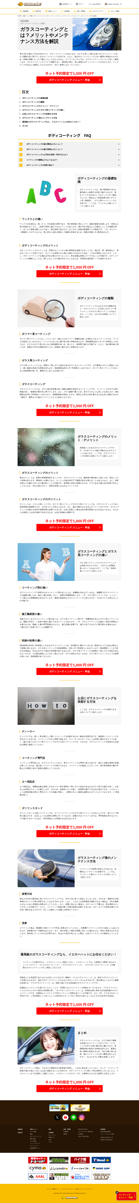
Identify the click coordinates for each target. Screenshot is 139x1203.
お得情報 (67, 11)
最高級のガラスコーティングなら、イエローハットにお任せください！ (51, 122)
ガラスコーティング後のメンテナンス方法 (39, 118)
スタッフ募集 (115, 11)
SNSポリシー (79, 1189)
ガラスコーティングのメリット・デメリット (40, 106)
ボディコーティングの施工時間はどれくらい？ (44, 149)
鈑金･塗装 (33, 1138)
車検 (31, 1134)
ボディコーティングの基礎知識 (35, 98)
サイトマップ (88, 1189)
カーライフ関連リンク (53, 1189)
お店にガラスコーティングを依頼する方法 (39, 114)
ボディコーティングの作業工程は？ (40, 165)
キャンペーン (52, 1135)
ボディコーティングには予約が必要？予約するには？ (47, 155)
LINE (50, 1139)
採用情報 (102, 1129)
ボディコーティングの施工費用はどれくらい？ (44, 144)
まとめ (25, 126)
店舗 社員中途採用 (105, 1131)
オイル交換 (33, 1141)
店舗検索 (25, 11)
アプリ (50, 1142)
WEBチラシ (52, 1137)
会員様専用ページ (35, 1148)
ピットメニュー (34, 1145)
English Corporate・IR (106, 1137)
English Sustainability (106, 1139)
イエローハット (29, 4)
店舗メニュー (52, 11)
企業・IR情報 (81, 11)
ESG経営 (80, 1134)
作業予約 (38, 11)
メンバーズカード (35, 1143)
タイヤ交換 (33, 1131)
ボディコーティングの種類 (33, 102)
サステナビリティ (98, 11)
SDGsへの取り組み (83, 1136)
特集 (50, 1129)
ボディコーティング (39, 16)
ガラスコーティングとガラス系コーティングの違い (43, 110)
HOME (19, 16)
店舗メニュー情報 (27, 16)
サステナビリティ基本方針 (85, 1131)
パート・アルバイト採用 (107, 1134)
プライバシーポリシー (67, 1189)
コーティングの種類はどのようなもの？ (42, 160)
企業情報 (65, 1131)
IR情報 (65, 1134)
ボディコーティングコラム (53, 16)
